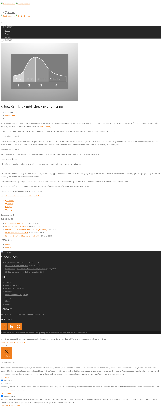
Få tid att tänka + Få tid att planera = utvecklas (22, 236)
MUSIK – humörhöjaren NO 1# (16, 226)
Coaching (8, 291)
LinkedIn (10, 207)
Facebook (10, 201)
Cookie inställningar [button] (8, 342)
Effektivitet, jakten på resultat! (16, 233)
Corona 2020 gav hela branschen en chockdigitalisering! (26, 229)
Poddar (13, 115)
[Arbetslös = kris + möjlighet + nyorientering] (39, 101)
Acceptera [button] (21, 342)
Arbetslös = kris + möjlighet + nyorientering (32, 106)
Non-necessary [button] (6, 393)
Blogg (8, 40)
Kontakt (7, 37)
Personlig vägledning (13, 285)
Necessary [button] (5, 377)
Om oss (7, 31)
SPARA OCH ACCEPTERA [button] (10, 405)
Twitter (10, 204)
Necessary (8, 380)
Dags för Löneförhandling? (15, 223)
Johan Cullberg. (45, 126)
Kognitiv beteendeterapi (14, 288)
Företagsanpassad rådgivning (16, 295)
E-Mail (9, 210)
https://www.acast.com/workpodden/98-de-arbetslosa (22, 196)
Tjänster (10, 12)
